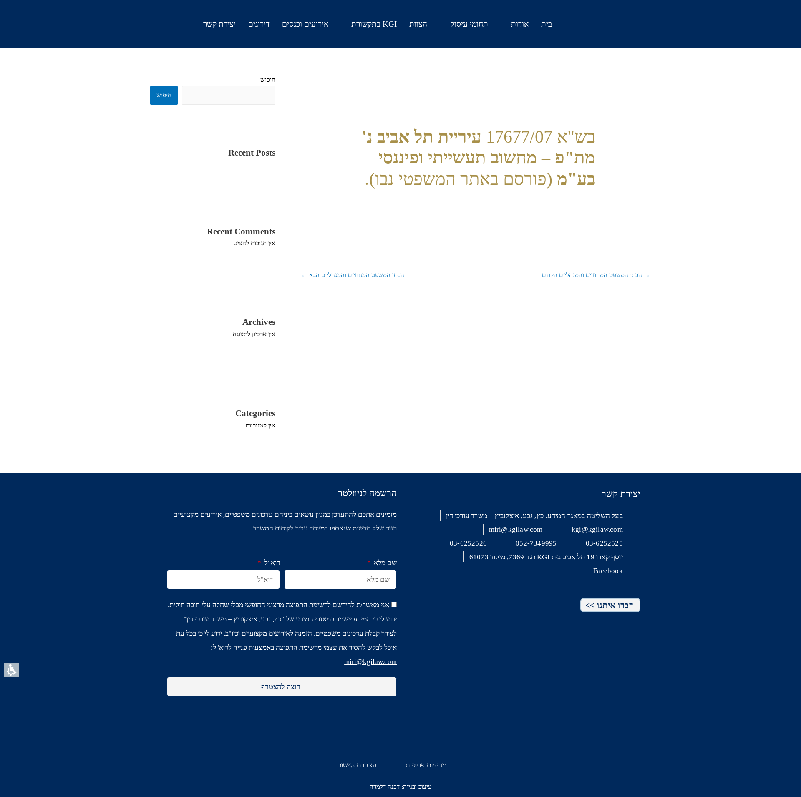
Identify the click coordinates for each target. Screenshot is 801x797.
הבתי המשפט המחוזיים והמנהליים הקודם (596, 275)
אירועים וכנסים (305, 24)
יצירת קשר (219, 24)
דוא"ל (271, 563)
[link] (84, 22)
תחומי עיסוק (469, 24)
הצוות (418, 24)
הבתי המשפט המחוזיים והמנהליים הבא (352, 275)
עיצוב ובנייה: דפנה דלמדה (400, 786)
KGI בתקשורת (374, 24)
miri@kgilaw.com (370, 662)
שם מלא (384, 563)
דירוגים (259, 24)
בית (546, 24)
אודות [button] (520, 24)
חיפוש (267, 79)
